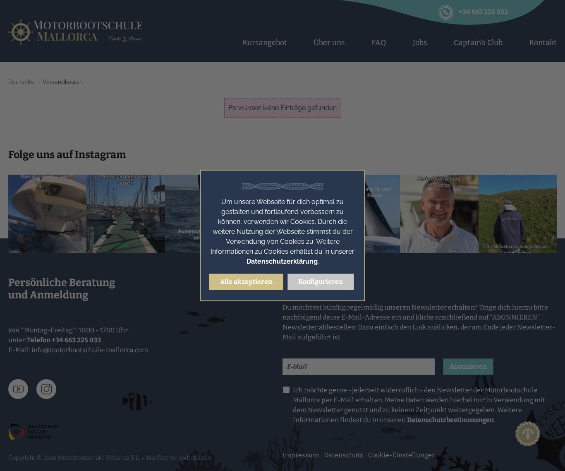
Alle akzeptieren (246, 282)
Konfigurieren (320, 282)
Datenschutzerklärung (282, 261)
